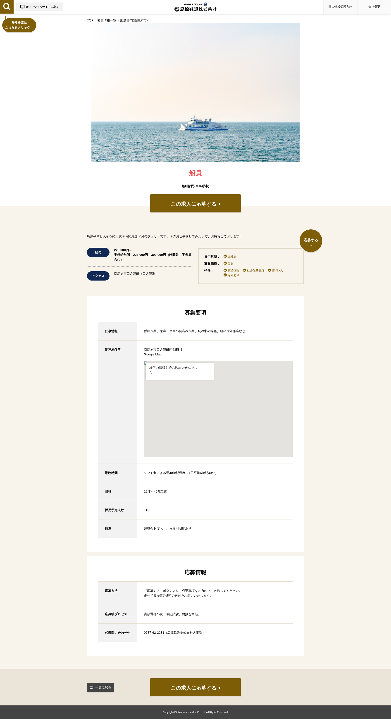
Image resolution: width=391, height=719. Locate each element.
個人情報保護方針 (340, 6)
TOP (90, 20)
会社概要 (374, 6)
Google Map (153, 354)
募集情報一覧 (106, 20)
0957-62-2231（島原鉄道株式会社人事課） (174, 632)
